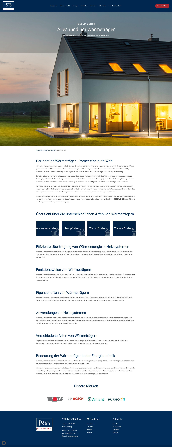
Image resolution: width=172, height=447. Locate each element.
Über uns (102, 6)
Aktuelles (115, 432)
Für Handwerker (115, 6)
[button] (4, 443)
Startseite (39, 150)
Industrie (84, 6)
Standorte (116, 429)
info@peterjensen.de (71, 436)
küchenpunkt (65, 6)
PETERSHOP (162, 6)
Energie (75, 6)
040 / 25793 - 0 (72, 430)
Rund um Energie (50, 150)
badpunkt (53, 6)
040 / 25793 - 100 (70, 433)
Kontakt (115, 424)
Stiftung (89, 432)
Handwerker (91, 424)
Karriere (93, 6)
